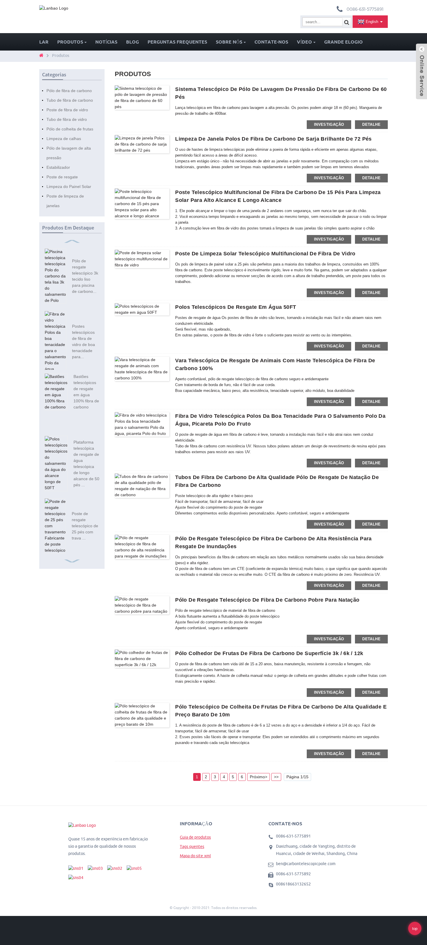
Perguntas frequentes (177, 41)
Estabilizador (58, 167)
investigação (329, 124)
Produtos (70, 41)
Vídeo (304, 41)
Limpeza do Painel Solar (68, 186)
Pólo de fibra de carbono (69, 90)
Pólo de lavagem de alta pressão (68, 153)
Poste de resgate (62, 177)
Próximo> (258, 776)
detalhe (371, 124)
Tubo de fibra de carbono (69, 100)
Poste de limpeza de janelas (65, 201)
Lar (44, 41)
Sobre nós (229, 41)
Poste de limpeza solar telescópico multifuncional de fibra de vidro (265, 254)
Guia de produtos (195, 837)
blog (132, 41)
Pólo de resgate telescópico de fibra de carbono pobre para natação (267, 600)
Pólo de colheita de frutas (69, 129)
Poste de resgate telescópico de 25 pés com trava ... (85, 525)
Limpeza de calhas (63, 138)
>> (276, 776)
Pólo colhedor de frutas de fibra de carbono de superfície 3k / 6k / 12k (269, 653)
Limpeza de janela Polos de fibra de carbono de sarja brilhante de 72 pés (273, 139)
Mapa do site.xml (195, 855)
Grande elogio (343, 41)
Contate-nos (271, 41)
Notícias (106, 41)
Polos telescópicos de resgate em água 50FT (235, 307)
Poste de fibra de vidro (67, 109)
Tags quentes (192, 846)
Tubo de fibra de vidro (66, 119)
